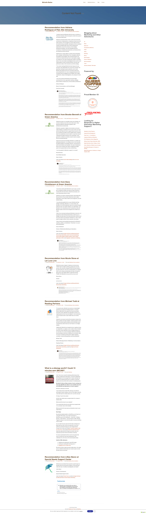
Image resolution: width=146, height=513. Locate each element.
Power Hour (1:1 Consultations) (89, 135)
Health (85, 49)
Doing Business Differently (89, 47)
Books (85, 43)
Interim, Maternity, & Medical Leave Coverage (92, 145)
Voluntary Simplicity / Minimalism (90, 65)
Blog (98, 2)
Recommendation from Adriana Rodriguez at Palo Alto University (59, 28)
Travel (85, 63)
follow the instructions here (73, 429)
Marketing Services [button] (91, 2)
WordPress (79, 509)
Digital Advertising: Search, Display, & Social (92, 143)
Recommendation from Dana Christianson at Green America (58, 183)
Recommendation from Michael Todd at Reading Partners (62, 302)
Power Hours (66, 476)
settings (81, 511)
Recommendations (76, 31)
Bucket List (86, 45)
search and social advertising (73, 235)
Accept (90, 511)
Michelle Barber (47, 2)
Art (84, 41)
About (84, 2)
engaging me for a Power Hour (64, 445)
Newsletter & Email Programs (89, 131)
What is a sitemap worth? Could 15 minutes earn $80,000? (60, 369)
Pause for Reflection (87, 59)
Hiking (85, 51)
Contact (103, 2)
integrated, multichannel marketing (73, 238)
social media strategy (68, 159)
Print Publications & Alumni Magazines (91, 139)
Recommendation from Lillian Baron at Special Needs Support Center (62, 458)
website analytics (68, 236)
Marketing (70, 31)
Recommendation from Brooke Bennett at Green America (63, 115)
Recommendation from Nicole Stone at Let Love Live (62, 259)
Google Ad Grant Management (89, 133)
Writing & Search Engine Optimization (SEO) (92, 141)
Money (85, 55)
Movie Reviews (87, 57)
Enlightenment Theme (72, 509)
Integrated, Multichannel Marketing (90, 137)
